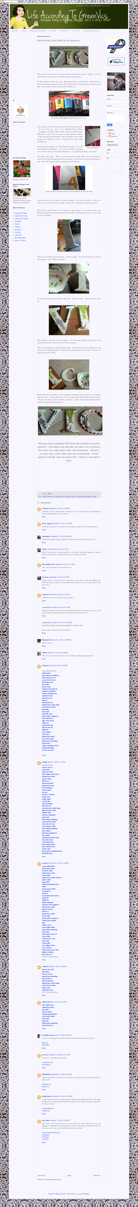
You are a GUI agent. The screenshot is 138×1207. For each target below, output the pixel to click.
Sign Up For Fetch (21, 216)
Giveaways (76, 31)
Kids (73, 496)
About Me (15, 31)
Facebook (18, 221)
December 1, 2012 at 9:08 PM (61, 640)
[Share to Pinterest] (51, 494)
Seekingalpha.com (48, 1108)
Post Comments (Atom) (53, 1179)
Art (54, 496)
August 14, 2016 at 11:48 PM (58, 863)
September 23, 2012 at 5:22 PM (62, 523)
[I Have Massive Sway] (14, 100)
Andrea (44, 549)
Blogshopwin (46, 640)
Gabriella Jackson (48, 1035)
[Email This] (43, 494)
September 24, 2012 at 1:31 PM (65, 564)
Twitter (17, 224)
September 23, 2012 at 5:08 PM (59, 508)
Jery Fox (45, 1054)
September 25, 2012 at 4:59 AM (59, 594)
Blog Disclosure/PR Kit (38, 31)
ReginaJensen (47, 1096)
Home (69, 1175)
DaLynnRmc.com (48, 564)
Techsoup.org (46, 1064)
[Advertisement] (22, 66)
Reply (44, 517)
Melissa (44, 652)
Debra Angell (46, 523)
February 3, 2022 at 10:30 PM (59, 1120)
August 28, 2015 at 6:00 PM (58, 665)
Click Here (45, 1137)
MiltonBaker (46, 1074)
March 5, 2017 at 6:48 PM (57, 966)
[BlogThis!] (45, 494)
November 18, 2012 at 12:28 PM (61, 622)
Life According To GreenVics (83, 496)
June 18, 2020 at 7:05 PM (63, 1035)
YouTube (18, 232)
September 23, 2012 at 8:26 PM (61, 536)
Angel (113, 133)
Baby (57, 496)
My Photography (20, 238)
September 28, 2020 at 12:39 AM (59, 1055)
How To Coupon (20, 240)
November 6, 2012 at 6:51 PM (60, 607)
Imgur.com (45, 1086)
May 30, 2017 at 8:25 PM (59, 1002)
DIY (61, 496)
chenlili (44, 762)
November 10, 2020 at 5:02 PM (62, 1096)
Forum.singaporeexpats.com (51, 1132)
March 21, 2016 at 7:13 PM (56, 762)
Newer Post (41, 1175)
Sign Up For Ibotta (21, 213)
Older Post (97, 1175)
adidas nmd (46, 1002)
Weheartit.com (46, 1084)
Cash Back (52, 31)
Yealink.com (46, 1111)
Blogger (86, 1194)
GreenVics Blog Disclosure (57, 1194)
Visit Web (45, 1139)
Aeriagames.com (47, 1062)
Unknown (45, 508)
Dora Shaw (46, 1120)
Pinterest (17, 227)
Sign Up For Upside (21, 218)
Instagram (18, 229)
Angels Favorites (47, 496)
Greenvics (45, 577)
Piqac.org (45, 1043)
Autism (24, 31)
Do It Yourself (64, 31)
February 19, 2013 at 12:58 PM (58, 653)
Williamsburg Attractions (91, 31)
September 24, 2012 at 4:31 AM (58, 549)
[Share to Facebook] (49, 494)
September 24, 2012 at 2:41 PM (59, 577)
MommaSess (46, 536)
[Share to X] (47, 494)
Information (45, 1045)
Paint (94, 496)
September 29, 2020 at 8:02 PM (61, 1074)
